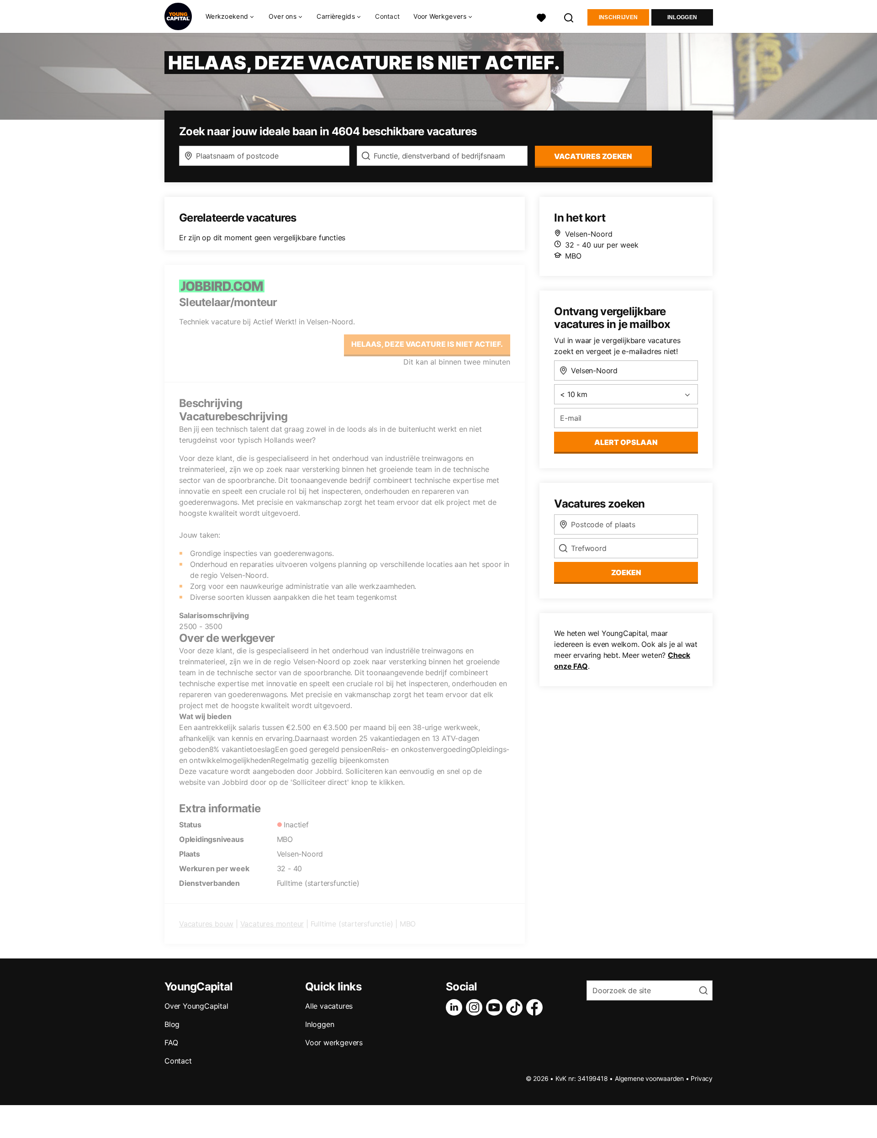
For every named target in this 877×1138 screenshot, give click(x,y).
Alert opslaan (626, 442)
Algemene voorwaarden (649, 1078)
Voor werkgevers (334, 1042)
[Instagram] (476, 1007)
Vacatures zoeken (593, 156)
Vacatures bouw (206, 923)
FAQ (171, 1042)
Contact (387, 16)
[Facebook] (536, 1007)
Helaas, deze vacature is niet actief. (427, 344)
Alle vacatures (329, 1006)
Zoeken (626, 572)
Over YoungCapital (196, 1006)
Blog (172, 1024)
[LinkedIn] (456, 1007)
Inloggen (682, 17)
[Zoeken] (569, 17)
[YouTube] (496, 1007)
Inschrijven (618, 17)
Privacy (702, 1078)
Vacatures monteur (272, 923)
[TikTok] (516, 1007)
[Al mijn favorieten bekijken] (541, 17)
